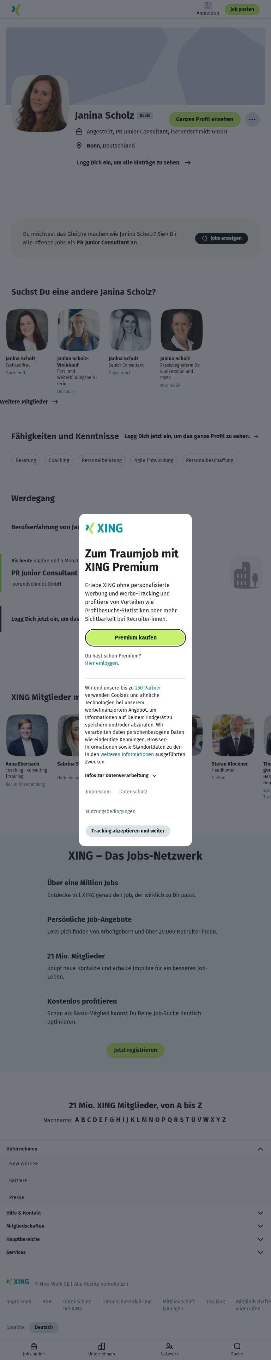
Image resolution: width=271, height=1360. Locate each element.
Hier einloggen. (102, 663)
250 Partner (148, 688)
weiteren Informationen (127, 754)
